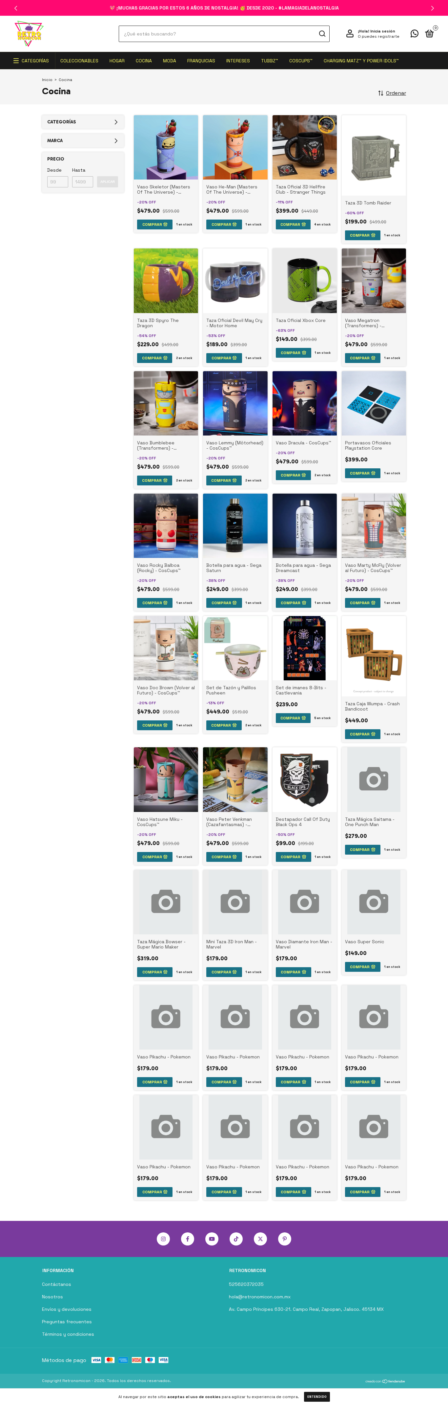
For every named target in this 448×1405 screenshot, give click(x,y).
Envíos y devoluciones (67, 1309)
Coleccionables (79, 61)
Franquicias (201, 61)
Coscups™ (301, 61)
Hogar (117, 61)
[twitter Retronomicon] (260, 1238)
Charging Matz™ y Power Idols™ (361, 61)
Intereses (238, 61)
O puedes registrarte (378, 36)
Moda (169, 61)
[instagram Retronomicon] (163, 1238)
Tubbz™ (269, 61)
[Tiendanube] (385, 1381)
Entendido (317, 1396)
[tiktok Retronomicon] (236, 1238)
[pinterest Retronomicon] (284, 1238)
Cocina (144, 61)
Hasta (78, 170)
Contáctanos (56, 1284)
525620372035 (246, 1284)
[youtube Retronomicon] (211, 1238)
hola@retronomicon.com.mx (260, 1297)
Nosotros (52, 1297)
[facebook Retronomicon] (187, 1238)
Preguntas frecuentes (67, 1322)
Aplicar (107, 181)
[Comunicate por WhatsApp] (414, 35)
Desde (54, 170)
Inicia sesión (382, 31)
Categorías (35, 61)
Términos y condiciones (68, 1334)
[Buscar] (321, 34)
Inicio (47, 79)
